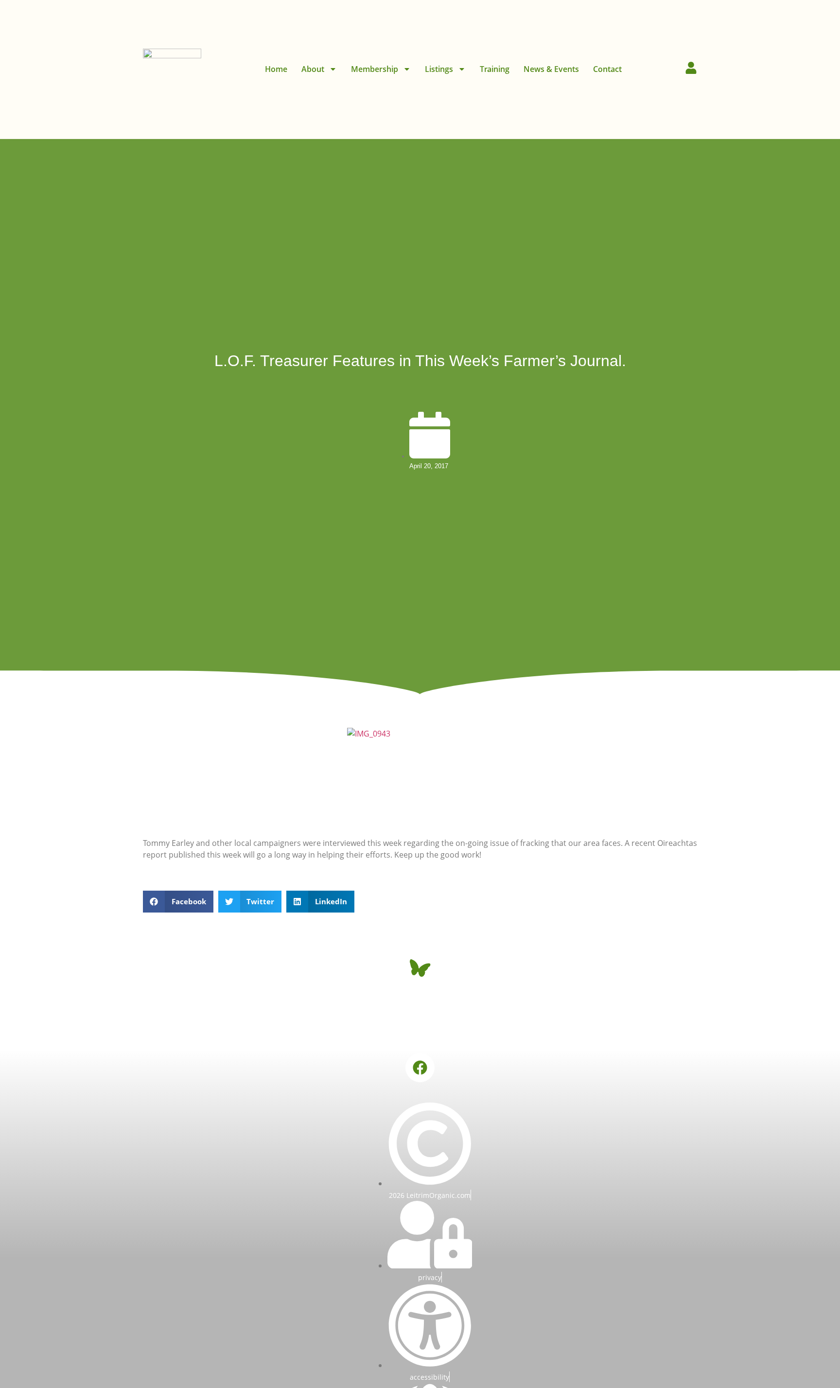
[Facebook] (420, 1067)
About (312, 69)
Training (494, 69)
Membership (374, 69)
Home (276, 69)
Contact (607, 69)
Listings (439, 69)
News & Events (551, 69)
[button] (178, 902)
